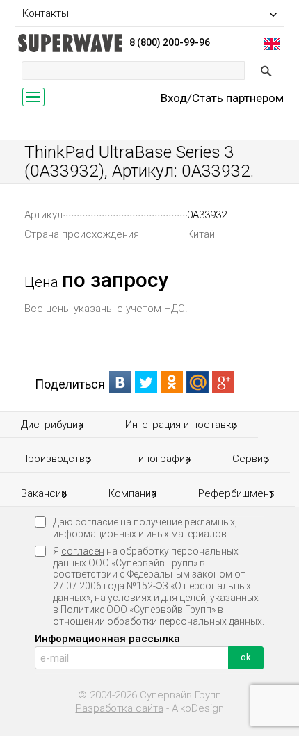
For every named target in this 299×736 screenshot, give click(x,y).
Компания (132, 493)
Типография (162, 458)
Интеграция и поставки (181, 424)
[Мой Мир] (198, 382)
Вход (174, 98)
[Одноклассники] (172, 382)
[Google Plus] (223, 382)
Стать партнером (238, 98)
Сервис (250, 458)
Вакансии (44, 493)
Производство (56, 458)
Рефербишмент (236, 493)
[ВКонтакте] (121, 382)
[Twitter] (146, 382)
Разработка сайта (119, 708)
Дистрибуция (52, 424)
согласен (82, 551)
